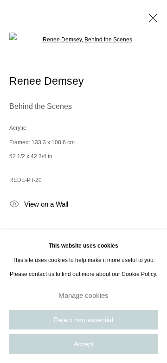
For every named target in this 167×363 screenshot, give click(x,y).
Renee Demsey (46, 81)
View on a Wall (46, 204)
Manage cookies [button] (83, 295)
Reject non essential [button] (83, 319)
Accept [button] (84, 344)
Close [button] (151, 21)
